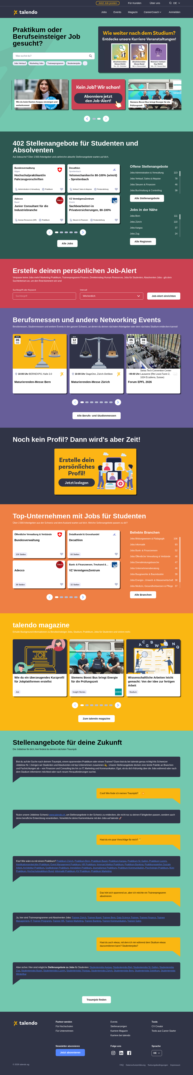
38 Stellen (20, 584)
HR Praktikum (89, 864)
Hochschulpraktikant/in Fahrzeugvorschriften (30, 177)
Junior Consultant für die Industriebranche (31, 208)
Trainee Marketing (74, 921)
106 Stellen (21, 554)
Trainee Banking (93, 921)
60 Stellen (75, 554)
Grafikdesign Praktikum (57, 868)
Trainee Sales (134, 921)
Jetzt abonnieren (70, 1052)
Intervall (83, 290)
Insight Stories (79, 692)
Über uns (155, 3)
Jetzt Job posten (107, 3)
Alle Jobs (67, 243)
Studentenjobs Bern (124, 970)
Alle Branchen (143, 594)
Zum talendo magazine (96, 718)
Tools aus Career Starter (164, 1031)
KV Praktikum (83, 871)
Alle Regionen (143, 241)
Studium (133, 692)
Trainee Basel (94, 917)
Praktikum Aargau (117, 861)
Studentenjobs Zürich (102, 970)
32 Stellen (75, 584)
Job (17, 692)
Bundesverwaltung (27, 540)
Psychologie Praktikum (156, 868)
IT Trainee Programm (41, 921)
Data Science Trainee (127, 917)
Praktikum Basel (99, 861)
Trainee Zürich (79, 917)
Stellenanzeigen (118, 1026)
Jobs (104, 12)
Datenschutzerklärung (136, 1065)
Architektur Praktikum (33, 868)
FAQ (122, 1065)
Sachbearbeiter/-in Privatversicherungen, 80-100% (90, 208)
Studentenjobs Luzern (54, 970)
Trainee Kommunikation (114, 921)
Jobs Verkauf (20, 63)
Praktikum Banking (134, 864)
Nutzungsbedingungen (158, 1065)
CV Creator (157, 1026)
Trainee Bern (109, 917)
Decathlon (76, 540)
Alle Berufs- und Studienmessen (96, 415)
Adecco (19, 570)
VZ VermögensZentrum (84, 570)
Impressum (175, 1065)
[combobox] (111, 296)
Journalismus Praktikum (105, 868)
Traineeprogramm (55, 63)
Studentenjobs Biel (122, 967)
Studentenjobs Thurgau (78, 970)
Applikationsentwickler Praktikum (32, 864)
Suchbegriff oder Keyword (24, 290)
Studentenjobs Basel (31, 970)
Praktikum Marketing (101, 871)
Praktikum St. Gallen (138, 861)
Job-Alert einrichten (164, 296)
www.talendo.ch (57, 815)
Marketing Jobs (36, 63)
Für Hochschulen (64, 1026)
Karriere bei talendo (120, 1035)
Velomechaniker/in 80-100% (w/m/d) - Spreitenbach (93, 177)
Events (117, 12)
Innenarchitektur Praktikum (110, 864)
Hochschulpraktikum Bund (40, 871)
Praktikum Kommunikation (131, 868)
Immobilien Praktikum (81, 868)
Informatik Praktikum (65, 871)
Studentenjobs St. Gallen (145, 967)
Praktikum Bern (82, 861)
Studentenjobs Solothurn (147, 970)
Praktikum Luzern (158, 861)
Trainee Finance (148, 917)
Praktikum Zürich (65, 861)
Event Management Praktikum (65, 864)
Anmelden (174, 12)
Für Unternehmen (64, 1031)
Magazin (133, 12)
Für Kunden (134, 3)
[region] (155, 182)
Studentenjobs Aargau (101, 967)
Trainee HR (58, 921)
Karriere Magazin (119, 1031)
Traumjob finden (96, 999)
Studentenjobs (73, 63)
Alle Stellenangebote (147, 198)
